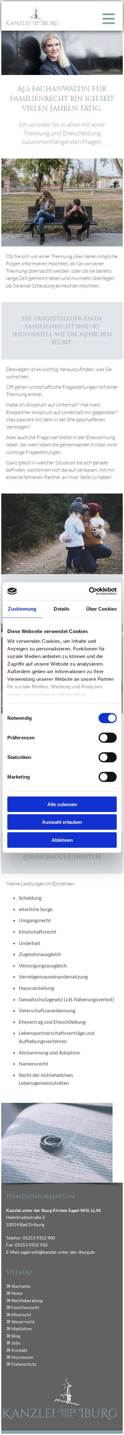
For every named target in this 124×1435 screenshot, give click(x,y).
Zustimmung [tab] (22, 608)
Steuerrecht (22, 1321)
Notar (17, 1293)
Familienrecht (25, 1307)
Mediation (21, 1328)
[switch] (108, 737)
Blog (15, 1336)
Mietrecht (21, 1314)
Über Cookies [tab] (101, 608)
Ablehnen (62, 839)
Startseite (20, 1286)
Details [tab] (61, 608)
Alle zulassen (62, 804)
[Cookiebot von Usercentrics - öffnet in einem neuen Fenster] (89, 591)
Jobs (15, 1342)
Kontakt (19, 1350)
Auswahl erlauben (62, 822)
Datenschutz (23, 1364)
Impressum (22, 1357)
